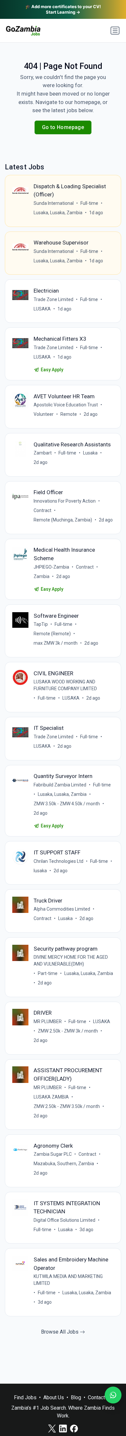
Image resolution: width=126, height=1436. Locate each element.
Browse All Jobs (60, 1332)
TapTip (41, 624)
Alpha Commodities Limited (62, 909)
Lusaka (90, 452)
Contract (42, 510)
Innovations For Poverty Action (65, 501)
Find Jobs (25, 1397)
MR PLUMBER (48, 1021)
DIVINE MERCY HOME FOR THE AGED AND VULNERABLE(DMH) (71, 961)
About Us (53, 1397)
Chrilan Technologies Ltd (58, 861)
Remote (68, 414)
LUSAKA (42, 308)
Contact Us (100, 1397)
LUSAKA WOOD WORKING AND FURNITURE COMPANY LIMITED (65, 685)
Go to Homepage (63, 127)
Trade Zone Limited (53, 299)
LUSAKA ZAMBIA (51, 1097)
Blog (76, 1397)
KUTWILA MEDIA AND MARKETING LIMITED (68, 1280)
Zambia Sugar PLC (53, 1154)
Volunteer (44, 414)
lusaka (40, 870)
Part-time (48, 973)
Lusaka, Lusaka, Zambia (58, 212)
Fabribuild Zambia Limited (60, 784)
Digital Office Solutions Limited (64, 1220)
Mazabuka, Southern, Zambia (64, 1163)
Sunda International (54, 203)
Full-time (89, 203)
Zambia (41, 576)
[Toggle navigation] (115, 30)
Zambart (43, 452)
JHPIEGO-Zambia (51, 567)
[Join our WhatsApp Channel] (113, 1395)
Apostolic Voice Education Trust (66, 404)
